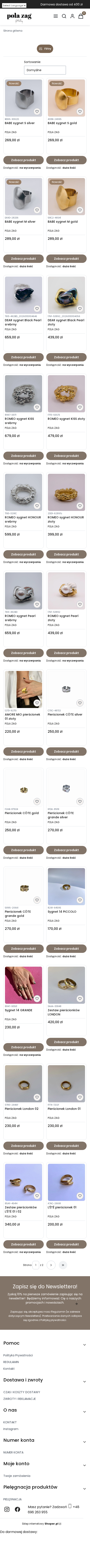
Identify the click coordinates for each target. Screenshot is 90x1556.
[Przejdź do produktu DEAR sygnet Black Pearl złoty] (66, 295)
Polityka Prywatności (18, 1355)
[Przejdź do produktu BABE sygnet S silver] (23, 98)
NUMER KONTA (13, 1452)
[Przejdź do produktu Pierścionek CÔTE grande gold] (23, 886)
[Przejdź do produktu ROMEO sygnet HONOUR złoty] (66, 492)
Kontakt (9, 1369)
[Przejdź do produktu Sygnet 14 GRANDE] (23, 985)
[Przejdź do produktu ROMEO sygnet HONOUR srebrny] (23, 492)
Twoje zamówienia (16, 1476)
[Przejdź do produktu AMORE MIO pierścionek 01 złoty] (23, 689)
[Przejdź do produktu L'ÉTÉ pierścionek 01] (66, 1182)
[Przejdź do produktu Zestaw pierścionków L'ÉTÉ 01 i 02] (23, 1182)
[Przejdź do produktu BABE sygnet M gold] (66, 196)
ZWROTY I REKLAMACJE (19, 1399)
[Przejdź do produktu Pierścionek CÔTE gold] (23, 788)
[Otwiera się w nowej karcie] (6, 1509)
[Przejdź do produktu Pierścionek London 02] (23, 1083)
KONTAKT (10, 1422)
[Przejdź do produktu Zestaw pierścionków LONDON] (66, 985)
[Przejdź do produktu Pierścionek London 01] (66, 1083)
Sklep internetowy (40, 1523)
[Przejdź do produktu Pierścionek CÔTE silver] (66, 689)
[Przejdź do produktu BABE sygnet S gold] (66, 98)
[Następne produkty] (51, 1265)
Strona (27, 1265)
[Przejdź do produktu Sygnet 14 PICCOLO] (66, 886)
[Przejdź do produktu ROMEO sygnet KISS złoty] (66, 393)
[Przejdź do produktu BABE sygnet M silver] (23, 196)
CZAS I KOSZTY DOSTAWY (21, 1392)
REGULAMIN (11, 1362)
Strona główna (12, 30)
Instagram (10, 1429)
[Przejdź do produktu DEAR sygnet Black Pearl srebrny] (23, 295)
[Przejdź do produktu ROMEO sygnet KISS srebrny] (23, 393)
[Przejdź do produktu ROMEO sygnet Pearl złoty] (66, 591)
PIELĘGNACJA (12, 1499)
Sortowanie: (32, 62)
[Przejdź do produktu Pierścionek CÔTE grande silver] (66, 788)
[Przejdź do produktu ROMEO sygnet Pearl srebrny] (23, 591)
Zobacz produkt (23, 160)
